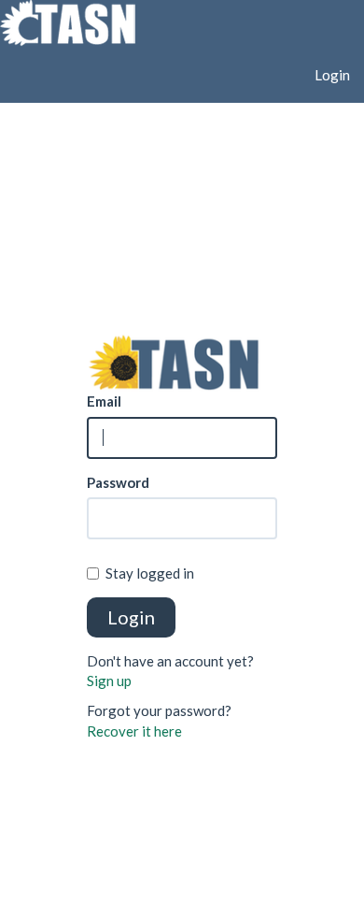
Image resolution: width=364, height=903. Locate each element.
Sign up (109, 680)
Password (118, 482)
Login (332, 74)
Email (104, 401)
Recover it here (134, 731)
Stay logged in (149, 573)
